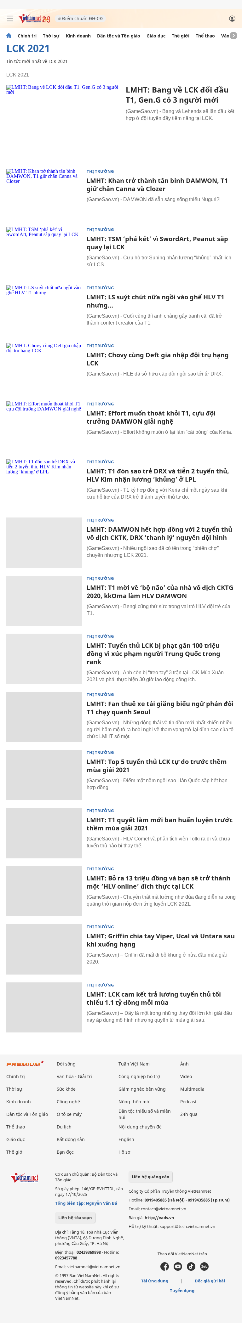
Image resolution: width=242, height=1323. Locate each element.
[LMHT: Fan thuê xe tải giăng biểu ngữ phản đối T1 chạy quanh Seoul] (44, 717)
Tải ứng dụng (154, 1281)
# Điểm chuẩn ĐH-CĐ (80, 18)
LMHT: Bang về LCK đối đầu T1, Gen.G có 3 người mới (177, 94)
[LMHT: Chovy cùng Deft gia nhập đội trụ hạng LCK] (44, 368)
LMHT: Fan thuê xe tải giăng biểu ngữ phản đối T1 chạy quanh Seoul (160, 707)
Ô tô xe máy (69, 1114)
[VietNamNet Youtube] (178, 1269)
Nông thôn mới (134, 1102)
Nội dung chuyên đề (140, 1127)
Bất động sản (71, 1139)
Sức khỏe (66, 1089)
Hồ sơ (124, 1152)
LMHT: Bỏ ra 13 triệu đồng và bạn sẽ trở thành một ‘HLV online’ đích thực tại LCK (158, 882)
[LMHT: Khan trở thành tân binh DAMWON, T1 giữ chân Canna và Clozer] (44, 194)
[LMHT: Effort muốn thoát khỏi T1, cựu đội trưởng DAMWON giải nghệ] (44, 426)
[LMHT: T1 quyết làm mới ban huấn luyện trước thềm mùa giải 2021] (44, 833)
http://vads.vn (159, 1217)
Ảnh (184, 1064)
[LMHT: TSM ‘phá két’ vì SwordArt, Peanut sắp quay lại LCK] (44, 252)
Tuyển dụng (182, 1290)
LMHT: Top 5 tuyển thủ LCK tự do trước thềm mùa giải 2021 (157, 765)
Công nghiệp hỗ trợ (139, 1076)
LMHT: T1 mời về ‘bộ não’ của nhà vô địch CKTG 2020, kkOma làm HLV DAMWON (160, 591)
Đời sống (66, 1064)
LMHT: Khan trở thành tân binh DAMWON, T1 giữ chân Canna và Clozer (157, 184)
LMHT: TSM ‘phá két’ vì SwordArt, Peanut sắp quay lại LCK (157, 243)
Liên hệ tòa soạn (75, 1217)
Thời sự (51, 36)
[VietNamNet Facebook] (164, 1269)
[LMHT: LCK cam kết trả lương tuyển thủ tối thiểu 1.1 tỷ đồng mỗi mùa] (44, 1007)
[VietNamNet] (8, 36)
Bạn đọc (65, 1152)
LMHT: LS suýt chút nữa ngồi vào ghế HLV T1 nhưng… (155, 301)
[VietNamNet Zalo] (204, 1269)
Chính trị (27, 36)
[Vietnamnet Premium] (25, 1067)
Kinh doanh (78, 36)
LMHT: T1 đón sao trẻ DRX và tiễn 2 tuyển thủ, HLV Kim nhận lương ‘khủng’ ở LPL (158, 475)
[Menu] (10, 18)
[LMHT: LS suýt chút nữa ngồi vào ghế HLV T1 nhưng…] (44, 310)
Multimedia (192, 1089)
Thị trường (100, 171)
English (126, 1139)
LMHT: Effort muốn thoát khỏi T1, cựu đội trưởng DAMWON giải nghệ (151, 417)
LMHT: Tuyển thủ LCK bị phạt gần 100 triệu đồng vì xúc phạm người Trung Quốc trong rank (153, 653)
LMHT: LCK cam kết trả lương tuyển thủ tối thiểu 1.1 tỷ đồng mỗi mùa (154, 998)
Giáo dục (156, 36)
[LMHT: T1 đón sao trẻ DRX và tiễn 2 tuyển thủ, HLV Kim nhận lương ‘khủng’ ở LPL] (44, 484)
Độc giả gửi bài (210, 1281)
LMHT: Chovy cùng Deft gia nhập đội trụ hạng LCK (158, 359)
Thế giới (180, 36)
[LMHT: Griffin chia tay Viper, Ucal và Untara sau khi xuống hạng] (44, 949)
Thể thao (205, 36)
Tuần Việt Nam (134, 1064)
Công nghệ (68, 1102)
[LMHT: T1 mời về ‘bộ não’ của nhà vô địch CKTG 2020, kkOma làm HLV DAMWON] (44, 601)
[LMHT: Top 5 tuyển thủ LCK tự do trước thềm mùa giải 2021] (44, 775)
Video (186, 1076)
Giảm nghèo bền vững (142, 1089)
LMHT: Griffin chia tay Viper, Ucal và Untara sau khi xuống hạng (161, 940)
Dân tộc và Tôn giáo (118, 36)
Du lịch (64, 1127)
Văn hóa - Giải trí (74, 1076)
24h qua (189, 1114)
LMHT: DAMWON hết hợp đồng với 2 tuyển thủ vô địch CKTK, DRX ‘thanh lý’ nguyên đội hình (159, 533)
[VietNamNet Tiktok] (191, 1269)
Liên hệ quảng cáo (150, 1176)
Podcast (188, 1102)
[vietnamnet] (34, 21)
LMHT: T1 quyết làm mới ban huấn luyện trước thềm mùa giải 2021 (160, 824)
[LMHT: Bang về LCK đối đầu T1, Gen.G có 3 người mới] (63, 123)
